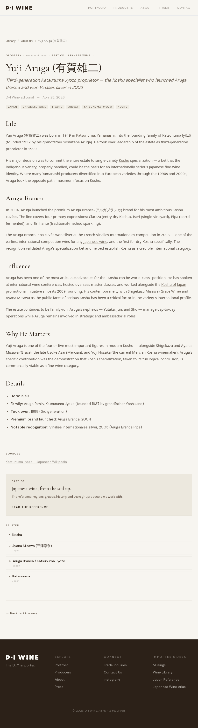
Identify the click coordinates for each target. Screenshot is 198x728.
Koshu (124, 160)
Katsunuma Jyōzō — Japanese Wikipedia (36, 462)
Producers (123, 8)
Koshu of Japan (173, 284)
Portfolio (97, 8)
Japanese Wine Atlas (169, 687)
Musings (159, 665)
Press (59, 687)
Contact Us (113, 672)
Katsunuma (85, 135)
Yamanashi (106, 135)
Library (11, 41)
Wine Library (163, 672)
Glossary (27, 41)
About (146, 8)
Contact (184, 8)
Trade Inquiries (115, 665)
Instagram (112, 679)
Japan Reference (166, 679)
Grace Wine (170, 291)
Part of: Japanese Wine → (73, 55)
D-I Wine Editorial (20, 97)
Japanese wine (95, 241)
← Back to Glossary (21, 613)
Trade (164, 8)
